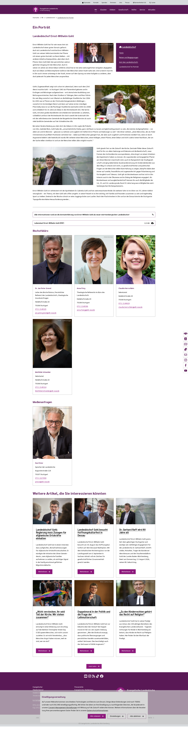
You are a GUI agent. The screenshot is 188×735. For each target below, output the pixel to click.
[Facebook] (102, 676)
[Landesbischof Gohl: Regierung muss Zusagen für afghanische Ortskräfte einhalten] (52, 511)
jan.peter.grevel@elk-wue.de (45, 313)
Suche (153, 2)
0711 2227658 (40, 478)
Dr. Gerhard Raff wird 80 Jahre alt (132, 531)
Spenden (104, 2)
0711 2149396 (82, 306)
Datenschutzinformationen (97, 710)
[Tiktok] (97, 676)
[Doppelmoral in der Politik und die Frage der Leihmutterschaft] (93, 593)
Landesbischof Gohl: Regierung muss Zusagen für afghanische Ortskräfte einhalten (51, 534)
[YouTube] (86, 676)
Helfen (134, 9)
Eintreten (113, 2)
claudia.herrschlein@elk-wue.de (130, 307)
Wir (96, 9)
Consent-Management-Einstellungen (62, 707)
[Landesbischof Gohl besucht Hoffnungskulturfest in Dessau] (93, 511)
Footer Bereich (5, 681)
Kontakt (96, 2)
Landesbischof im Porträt (65, 17)
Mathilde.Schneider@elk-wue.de (47, 391)
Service (142, 9)
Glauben (103, 9)
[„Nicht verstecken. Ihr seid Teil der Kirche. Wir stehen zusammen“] (52, 593)
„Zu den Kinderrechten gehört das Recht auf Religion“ (135, 613)
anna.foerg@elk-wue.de (86, 310)
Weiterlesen (42, 571)
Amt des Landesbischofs (128, 62)
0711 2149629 (124, 303)
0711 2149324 (40, 387)
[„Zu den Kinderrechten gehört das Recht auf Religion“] (135, 593)
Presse (127, 2)
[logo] (45, 9)
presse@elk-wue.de (42, 481)
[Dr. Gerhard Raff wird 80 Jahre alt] (135, 511)
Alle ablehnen (135, 716)
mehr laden (92, 666)
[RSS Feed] (93, 676)
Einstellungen (115, 716)
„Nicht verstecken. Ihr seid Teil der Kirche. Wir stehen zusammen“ (50, 614)
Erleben (112, 9)
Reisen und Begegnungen (128, 57)
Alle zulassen (95, 716)
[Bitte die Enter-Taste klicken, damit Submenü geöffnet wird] (98, 9)
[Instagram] (90, 676)
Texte (121, 53)
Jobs (120, 2)
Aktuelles (151, 9)
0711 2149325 (40, 309)
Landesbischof (50, 17)
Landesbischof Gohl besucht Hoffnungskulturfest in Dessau (93, 532)
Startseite (87, 2)
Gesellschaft (123, 9)
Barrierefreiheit (140, 2)
